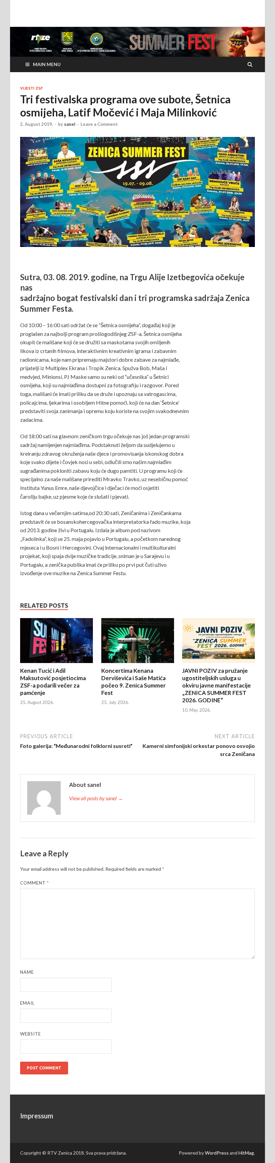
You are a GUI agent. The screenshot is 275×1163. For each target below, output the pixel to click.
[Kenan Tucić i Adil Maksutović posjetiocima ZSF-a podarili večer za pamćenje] (56, 642)
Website (30, 1033)
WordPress (217, 1153)
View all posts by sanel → (96, 798)
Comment (34, 883)
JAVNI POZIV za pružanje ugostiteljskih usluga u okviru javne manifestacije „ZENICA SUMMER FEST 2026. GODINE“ (216, 685)
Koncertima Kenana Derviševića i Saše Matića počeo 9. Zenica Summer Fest (133, 681)
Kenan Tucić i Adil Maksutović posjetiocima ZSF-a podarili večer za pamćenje (53, 681)
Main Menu (47, 64)
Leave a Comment (99, 124)
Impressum (36, 1116)
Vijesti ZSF (31, 88)
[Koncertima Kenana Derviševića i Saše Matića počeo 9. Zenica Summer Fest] (137, 642)
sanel (69, 124)
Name (27, 972)
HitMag (246, 1153)
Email (27, 1003)
